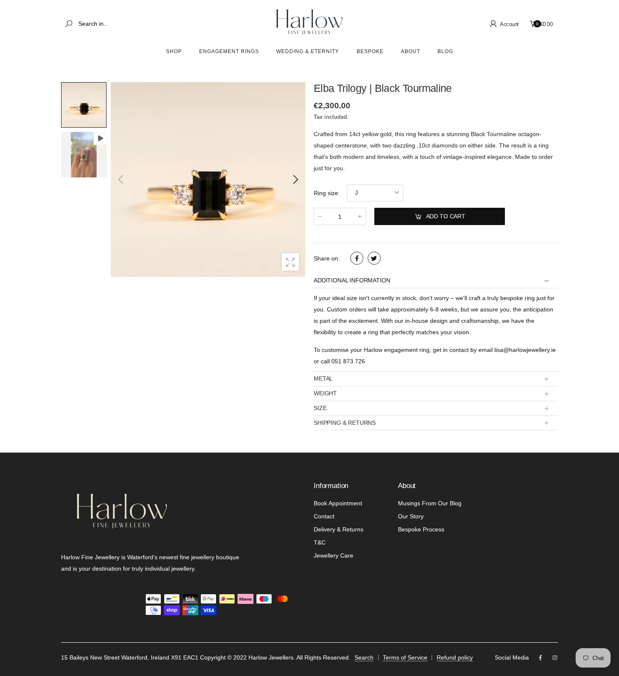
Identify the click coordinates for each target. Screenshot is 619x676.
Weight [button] (325, 393)
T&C (320, 542)
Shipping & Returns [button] (345, 422)
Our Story (411, 516)
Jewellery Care (333, 555)
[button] (294, 179)
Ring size (327, 193)
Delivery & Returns (338, 529)
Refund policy (455, 657)
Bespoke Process (421, 529)
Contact (324, 516)
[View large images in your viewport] (290, 262)
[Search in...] (70, 24)
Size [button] (320, 408)
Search (364, 657)
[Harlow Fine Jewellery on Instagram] (555, 658)
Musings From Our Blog (430, 503)
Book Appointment (338, 503)
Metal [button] (323, 378)
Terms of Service (405, 657)
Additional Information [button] (352, 280)
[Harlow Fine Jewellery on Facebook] (540, 658)
